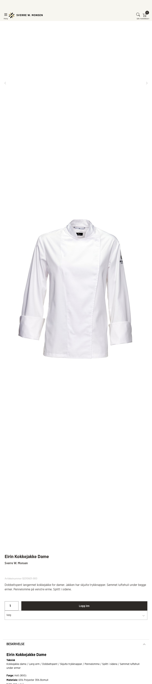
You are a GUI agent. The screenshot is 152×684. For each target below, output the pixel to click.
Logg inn (84, 606)
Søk (138, 19)
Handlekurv (144, 16)
